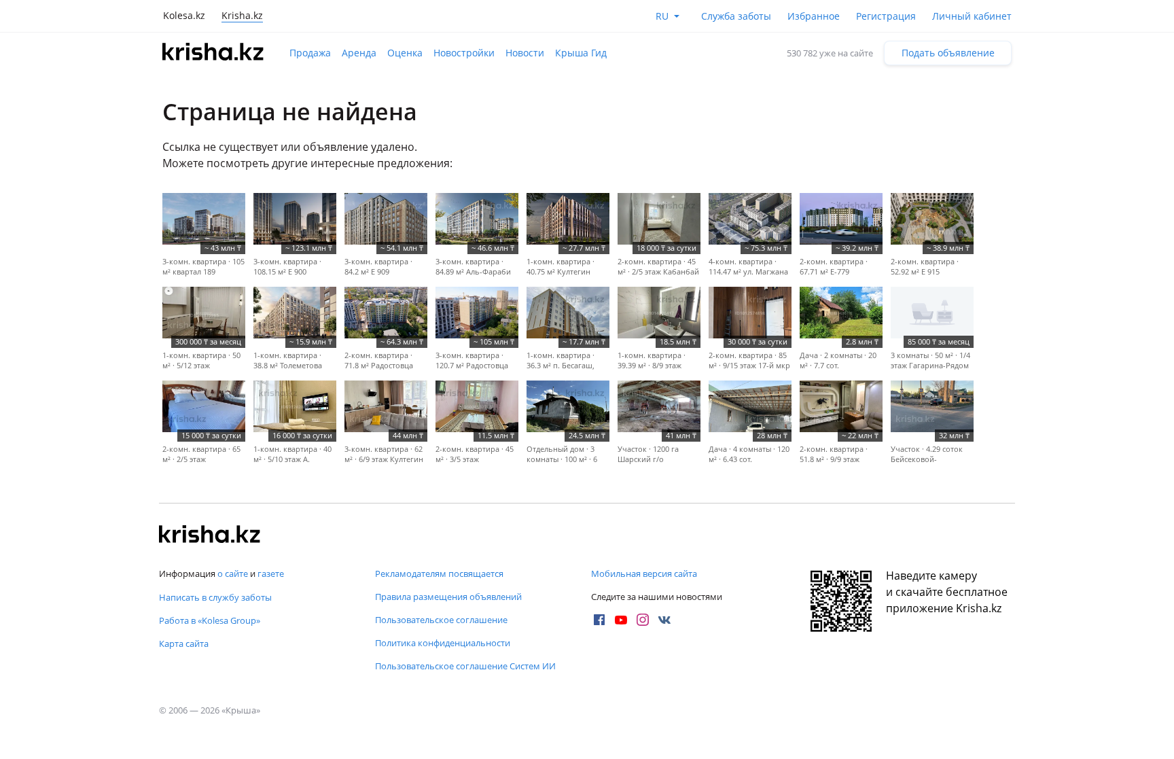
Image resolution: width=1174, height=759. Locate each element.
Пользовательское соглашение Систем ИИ (465, 666)
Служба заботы (736, 16)
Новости (524, 52)
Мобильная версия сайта (644, 573)
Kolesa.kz (184, 15)
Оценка (405, 52)
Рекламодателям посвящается (439, 573)
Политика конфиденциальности (442, 643)
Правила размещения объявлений (448, 596)
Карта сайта (184, 643)
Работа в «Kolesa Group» (209, 620)
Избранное (813, 16)
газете (270, 573)
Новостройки (464, 52)
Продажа (310, 52)
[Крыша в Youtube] (621, 620)
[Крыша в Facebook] (599, 620)
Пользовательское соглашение (441, 620)
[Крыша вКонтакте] (664, 620)
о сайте (232, 573)
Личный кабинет (972, 16)
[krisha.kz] (210, 535)
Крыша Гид (581, 52)
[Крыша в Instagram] (643, 620)
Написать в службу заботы (215, 597)
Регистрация (886, 16)
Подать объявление (948, 52)
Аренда (359, 52)
